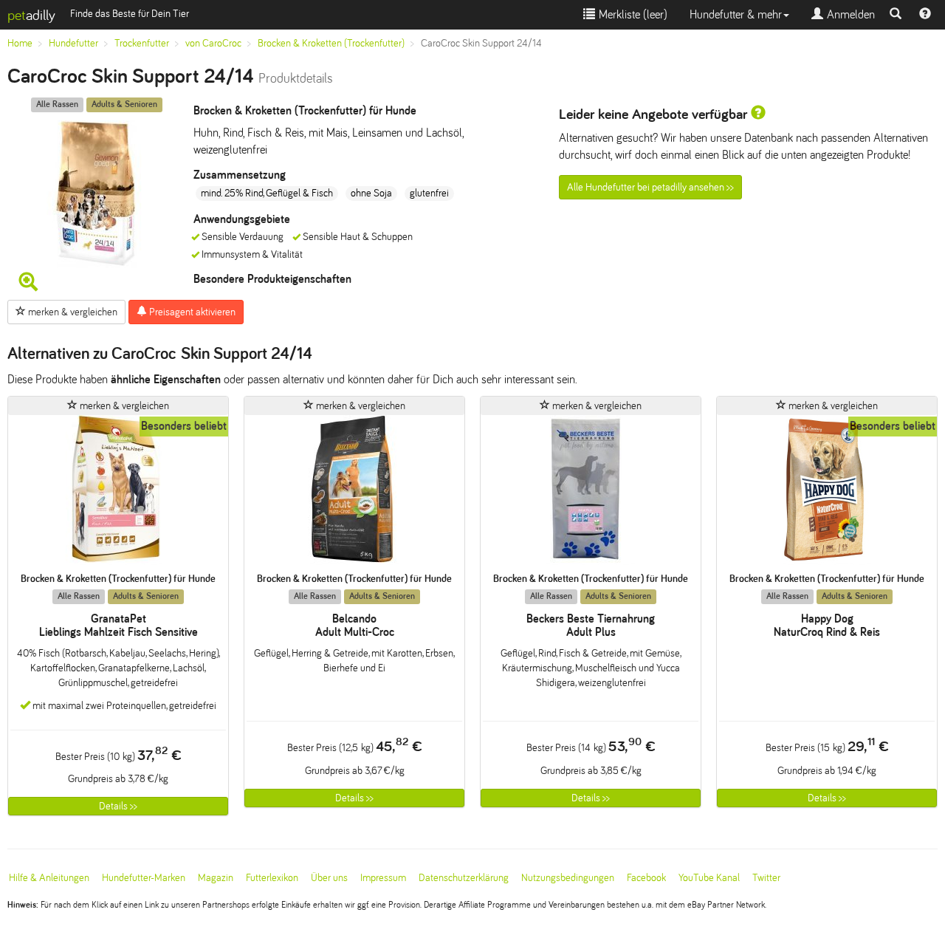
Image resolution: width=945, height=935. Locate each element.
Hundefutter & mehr (736, 14)
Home (19, 43)
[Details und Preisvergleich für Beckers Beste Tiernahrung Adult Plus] (590, 493)
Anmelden (849, 14)
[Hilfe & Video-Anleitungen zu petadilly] (925, 15)
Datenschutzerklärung (464, 877)
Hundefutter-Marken (143, 877)
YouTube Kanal (709, 877)
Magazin (215, 877)
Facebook (646, 877)
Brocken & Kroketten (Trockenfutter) (331, 43)
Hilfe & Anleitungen (49, 877)
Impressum (383, 877)
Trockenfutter (141, 43)
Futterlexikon (272, 877)
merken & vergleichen (71, 312)
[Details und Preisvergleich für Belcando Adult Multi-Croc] (354, 493)
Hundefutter (73, 43)
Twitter (766, 877)
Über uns (329, 877)
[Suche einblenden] (896, 15)
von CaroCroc (213, 43)
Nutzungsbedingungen (567, 877)
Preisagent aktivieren (191, 312)
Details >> (118, 806)
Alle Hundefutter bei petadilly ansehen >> (650, 187)
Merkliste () (631, 14)
